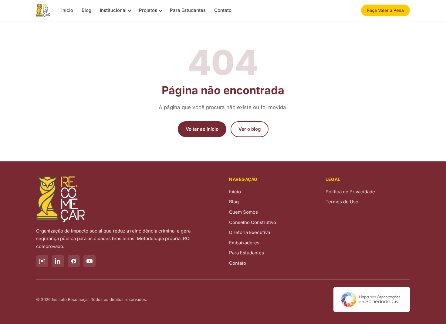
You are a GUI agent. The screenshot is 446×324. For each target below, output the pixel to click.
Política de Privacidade (350, 192)
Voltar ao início (202, 129)
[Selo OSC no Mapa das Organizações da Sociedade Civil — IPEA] (371, 299)
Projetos (148, 10)
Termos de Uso (342, 202)
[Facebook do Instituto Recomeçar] (74, 261)
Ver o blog (249, 129)
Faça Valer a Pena (385, 10)
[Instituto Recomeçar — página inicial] (43, 10)
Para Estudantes (188, 10)
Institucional (113, 10)
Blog (86, 10)
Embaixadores (244, 243)
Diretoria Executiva (249, 232)
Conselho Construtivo (252, 222)
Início (67, 10)
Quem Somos (243, 212)
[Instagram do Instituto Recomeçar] (42, 261)
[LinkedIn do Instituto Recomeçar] (58, 261)
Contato (222, 10)
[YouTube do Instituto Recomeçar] (89, 261)
